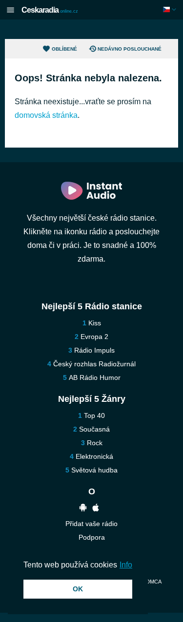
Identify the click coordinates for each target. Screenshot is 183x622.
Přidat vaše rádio (91, 524)
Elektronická (94, 456)
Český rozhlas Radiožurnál (94, 364)
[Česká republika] (170, 9)
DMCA (153, 581)
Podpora (92, 537)
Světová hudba (94, 470)
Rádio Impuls (94, 350)
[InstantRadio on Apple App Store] (96, 509)
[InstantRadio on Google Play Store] (83, 509)
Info (126, 565)
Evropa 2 (94, 336)
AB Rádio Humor (95, 377)
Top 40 (94, 415)
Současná (94, 429)
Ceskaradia (49, 10)
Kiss (94, 323)
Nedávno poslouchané (130, 49)
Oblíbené (64, 49)
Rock (94, 443)
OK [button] (78, 589)
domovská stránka (46, 115)
